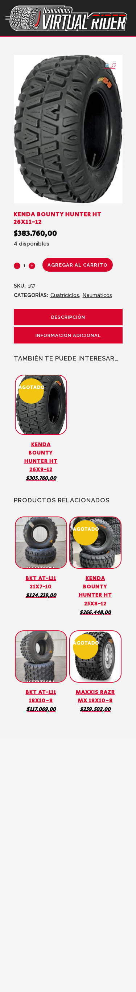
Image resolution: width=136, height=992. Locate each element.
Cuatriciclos (64, 295)
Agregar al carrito (78, 265)
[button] (109, 66)
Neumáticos (97, 295)
